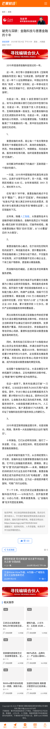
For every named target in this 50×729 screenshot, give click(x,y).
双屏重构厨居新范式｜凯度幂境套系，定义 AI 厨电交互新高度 (13, 654)
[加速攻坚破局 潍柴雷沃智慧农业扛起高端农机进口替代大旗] (37, 674)
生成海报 (10, 549)
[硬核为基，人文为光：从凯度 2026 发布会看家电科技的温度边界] (37, 613)
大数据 (42, 42)
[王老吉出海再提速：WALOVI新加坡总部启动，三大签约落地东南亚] (13, 613)
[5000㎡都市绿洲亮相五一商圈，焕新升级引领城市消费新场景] (13, 674)
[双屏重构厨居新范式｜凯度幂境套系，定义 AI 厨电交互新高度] (13, 644)
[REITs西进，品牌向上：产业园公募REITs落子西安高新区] (37, 644)
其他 (35, 42)
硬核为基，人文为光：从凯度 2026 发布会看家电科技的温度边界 (36, 624)
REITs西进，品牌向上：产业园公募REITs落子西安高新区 (37, 654)
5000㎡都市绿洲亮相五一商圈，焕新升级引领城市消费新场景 (13, 685)
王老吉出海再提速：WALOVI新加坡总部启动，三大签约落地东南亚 (12, 624)
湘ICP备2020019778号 (27, 708)
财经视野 (5, 42)
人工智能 (25, 216)
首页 (3, 12)
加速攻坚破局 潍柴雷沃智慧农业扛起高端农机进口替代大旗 (36, 685)
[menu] (46, 3)
